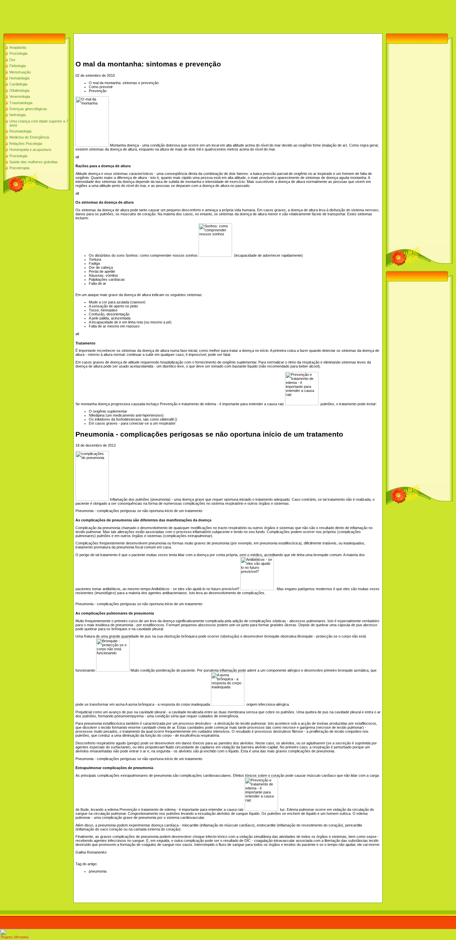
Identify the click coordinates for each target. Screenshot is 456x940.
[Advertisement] (121, 15)
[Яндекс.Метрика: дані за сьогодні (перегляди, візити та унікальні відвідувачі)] (14, 934)
